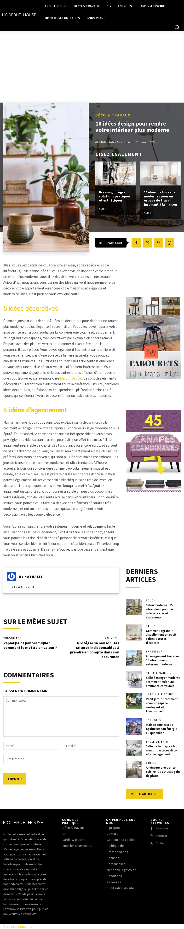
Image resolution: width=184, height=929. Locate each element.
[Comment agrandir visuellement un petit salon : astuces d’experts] (134, 632)
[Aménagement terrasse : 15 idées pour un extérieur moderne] (134, 658)
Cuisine (152, 763)
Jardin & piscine (159, 694)
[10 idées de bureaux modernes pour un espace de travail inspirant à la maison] (160, 174)
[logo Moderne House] (19, 14)
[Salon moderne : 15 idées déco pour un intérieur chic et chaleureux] (134, 607)
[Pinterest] (158, 243)
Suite (104, 208)
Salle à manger (159, 673)
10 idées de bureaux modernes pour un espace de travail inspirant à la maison (160, 198)
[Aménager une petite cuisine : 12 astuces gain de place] (134, 769)
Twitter (160, 843)
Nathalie (33, 576)
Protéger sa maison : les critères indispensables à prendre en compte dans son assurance (94, 649)
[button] (176, 27)
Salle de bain (157, 741)
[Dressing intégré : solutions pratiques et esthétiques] (115, 174)
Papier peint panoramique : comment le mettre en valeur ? (30, 645)
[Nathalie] (13, 576)
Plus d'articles (143, 794)
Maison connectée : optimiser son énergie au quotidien (161, 729)
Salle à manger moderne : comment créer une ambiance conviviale (163, 682)
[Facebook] (136, 243)
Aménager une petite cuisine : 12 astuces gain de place (163, 772)
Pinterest (161, 835)
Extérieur (154, 651)
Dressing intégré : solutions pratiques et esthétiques (115, 196)
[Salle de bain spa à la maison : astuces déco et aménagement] (134, 748)
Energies (153, 720)
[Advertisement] (92, 66)
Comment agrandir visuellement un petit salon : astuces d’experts (161, 637)
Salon (151, 600)
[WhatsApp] (169, 243)
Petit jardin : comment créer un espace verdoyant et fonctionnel (162, 705)
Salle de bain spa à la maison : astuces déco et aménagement (161, 750)
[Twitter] (147, 243)
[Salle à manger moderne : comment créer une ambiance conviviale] (134, 679)
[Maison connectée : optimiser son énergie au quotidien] (134, 726)
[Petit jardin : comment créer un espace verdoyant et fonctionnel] (134, 701)
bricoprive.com (71, 378)
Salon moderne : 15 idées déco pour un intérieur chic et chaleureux (159, 611)
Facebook (162, 828)
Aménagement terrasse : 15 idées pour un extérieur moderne (163, 660)
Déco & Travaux (113, 115)
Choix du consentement (21, 926)
